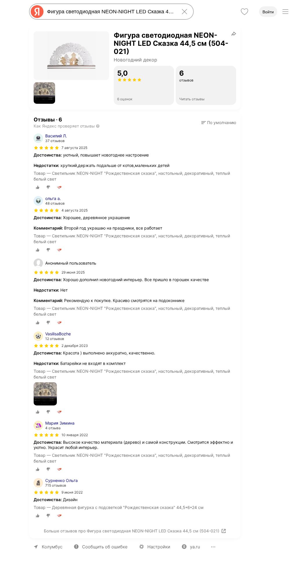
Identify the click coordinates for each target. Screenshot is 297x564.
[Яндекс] (37, 11)
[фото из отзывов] (45, 394)
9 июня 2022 (72, 492)
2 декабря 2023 (74, 345)
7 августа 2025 (74, 147)
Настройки (158, 547)
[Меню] (285, 11)
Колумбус (52, 547)
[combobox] (110, 11)
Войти (268, 12)
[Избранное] (244, 11)
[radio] (38, 187)
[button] (44, 93)
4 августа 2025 (74, 210)
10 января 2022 (74, 435)
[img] (46, 147)
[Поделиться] (233, 33)
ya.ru (195, 547)
